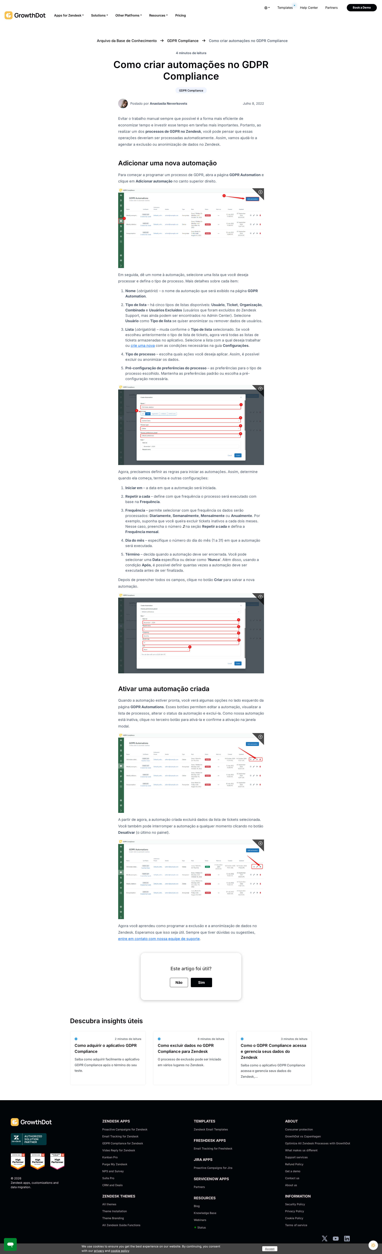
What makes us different (301, 1150)
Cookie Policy (294, 1218)
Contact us (292, 1178)
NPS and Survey (113, 1171)
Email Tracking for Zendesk (120, 1136)
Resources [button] (157, 15)
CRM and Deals (112, 1185)
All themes (109, 1204)
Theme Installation (114, 1211)
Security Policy (295, 1204)
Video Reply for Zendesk (118, 1150)
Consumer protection (299, 1129)
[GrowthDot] (25, 15)
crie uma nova (143, 345)
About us (291, 1185)
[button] (267, 7)
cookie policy (120, 1251)
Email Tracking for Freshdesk (213, 1148)
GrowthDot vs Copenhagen (303, 1136)
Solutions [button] (98, 15)
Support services (296, 1157)
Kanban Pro (110, 1157)
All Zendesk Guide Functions (121, 1225)
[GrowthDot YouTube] (336, 1238)
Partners (331, 8)
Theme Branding (113, 1218)
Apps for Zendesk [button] (67, 15)
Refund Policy (294, 1164)
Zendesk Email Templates (211, 1129)
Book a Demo (362, 7)
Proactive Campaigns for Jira (213, 1167)
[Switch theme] (373, 1245)
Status (200, 1227)
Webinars (200, 1220)
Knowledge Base (205, 1213)
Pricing (180, 15)
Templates (285, 8)
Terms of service (296, 1225)
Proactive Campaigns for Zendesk (124, 1129)
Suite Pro (108, 1178)
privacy (99, 1251)
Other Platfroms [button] (127, 15)
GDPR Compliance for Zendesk (122, 1143)
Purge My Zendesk (114, 1164)
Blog (197, 1206)
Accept (270, 1248)
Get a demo (292, 1171)
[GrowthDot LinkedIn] (347, 1238)
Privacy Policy (294, 1211)
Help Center (309, 8)
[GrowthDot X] (324, 1238)
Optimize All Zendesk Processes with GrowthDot (317, 1143)
